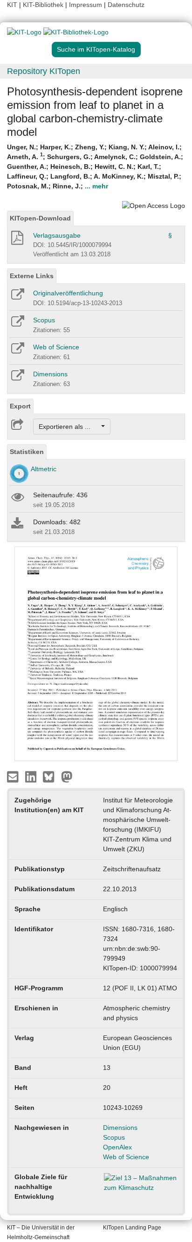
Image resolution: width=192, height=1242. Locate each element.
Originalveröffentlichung (68, 293)
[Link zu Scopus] (17, 324)
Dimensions (50, 374)
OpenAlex (117, 1147)
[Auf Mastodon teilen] (67, 776)
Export (20, 406)
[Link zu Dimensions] (17, 378)
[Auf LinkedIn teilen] (32, 776)
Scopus (44, 320)
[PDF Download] (16, 240)
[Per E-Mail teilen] (14, 776)
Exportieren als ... (69, 426)
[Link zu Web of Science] (17, 351)
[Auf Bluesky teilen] (51, 776)
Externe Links (32, 276)
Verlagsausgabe (57, 235)
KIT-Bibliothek (44, 4)
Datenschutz (126, 4)
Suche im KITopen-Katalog (96, 49)
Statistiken (27, 451)
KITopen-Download (40, 218)
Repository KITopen (43, 71)
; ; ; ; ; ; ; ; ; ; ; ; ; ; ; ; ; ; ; (95, 166)
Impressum (85, 4)
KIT (12, 4)
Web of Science (56, 347)
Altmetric (43, 469)
